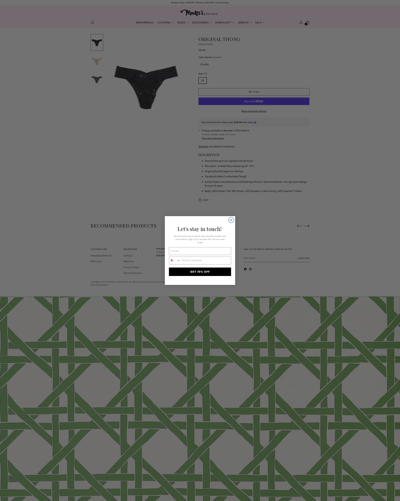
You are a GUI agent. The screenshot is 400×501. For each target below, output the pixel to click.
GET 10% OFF (200, 272)
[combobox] (174, 260)
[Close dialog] (231, 220)
